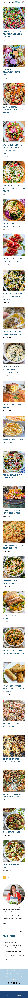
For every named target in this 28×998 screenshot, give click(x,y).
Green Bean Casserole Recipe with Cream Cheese (13, 797)
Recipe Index (19, 973)
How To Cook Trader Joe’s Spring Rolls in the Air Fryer (13, 689)
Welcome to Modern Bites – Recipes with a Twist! (14, 978)
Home (21, 970)
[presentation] (14, 18)
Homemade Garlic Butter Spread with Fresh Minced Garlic (12, 369)
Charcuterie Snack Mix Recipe (13, 951)
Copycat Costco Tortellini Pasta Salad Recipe (13, 110)
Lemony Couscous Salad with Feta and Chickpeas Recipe (14, 188)
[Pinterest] (16, 983)
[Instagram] (14, 983)
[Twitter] (11, 983)
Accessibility (14, 970)
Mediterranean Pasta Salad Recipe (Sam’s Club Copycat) (14, 296)
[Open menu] (4, 2)
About (6, 970)
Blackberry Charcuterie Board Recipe (11, 72)
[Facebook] (8, 983)
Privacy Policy (8, 973)
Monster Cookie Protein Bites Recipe (14, 955)
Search (5, 928)
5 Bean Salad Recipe (11, 832)
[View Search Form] (23, 2)
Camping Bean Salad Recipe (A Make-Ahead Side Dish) (12, 34)
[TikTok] (19, 983)
